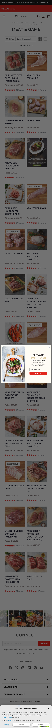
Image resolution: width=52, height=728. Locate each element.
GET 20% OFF (38, 373)
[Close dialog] (49, 347)
